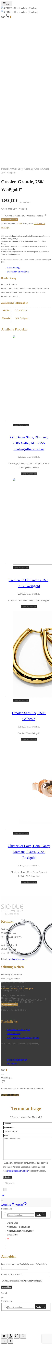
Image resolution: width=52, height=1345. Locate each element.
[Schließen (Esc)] (4, 1336)
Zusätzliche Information (18, 271)
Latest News (12, 1234)
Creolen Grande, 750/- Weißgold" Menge (24, 215)
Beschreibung (13, 267)
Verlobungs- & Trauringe (18, 1227)
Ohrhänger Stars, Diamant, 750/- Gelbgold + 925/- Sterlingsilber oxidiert (29, 443)
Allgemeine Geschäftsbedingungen (23, 1037)
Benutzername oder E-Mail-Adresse (24, 1264)
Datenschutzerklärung (17, 1060)
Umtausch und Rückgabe (18, 1029)
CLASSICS (39, 223)
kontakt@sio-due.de (18, 959)
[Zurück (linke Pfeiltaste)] (4, 1341)
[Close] (2, 1074)
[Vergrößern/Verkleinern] (23, 1336)
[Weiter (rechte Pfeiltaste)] (10, 1341)
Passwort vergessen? (32, 1280)
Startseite (5, 169)
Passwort (11, 1274)
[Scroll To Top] (3, 1196)
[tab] (29, 268)
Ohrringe (28, 169)
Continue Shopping (10, 1095)
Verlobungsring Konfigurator (20, 1231)
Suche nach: (6, 1208)
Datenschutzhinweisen (17, 1171)
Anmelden (6, 1287)
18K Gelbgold (21, 318)
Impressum (12, 1063)
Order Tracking (14, 1033)
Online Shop (17, 169)
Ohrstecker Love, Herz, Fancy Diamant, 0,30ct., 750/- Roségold (29, 852)
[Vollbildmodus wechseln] (17, 1336)
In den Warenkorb (9, 220)
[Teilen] (10, 1336)
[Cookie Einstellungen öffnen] (22, 1331)
